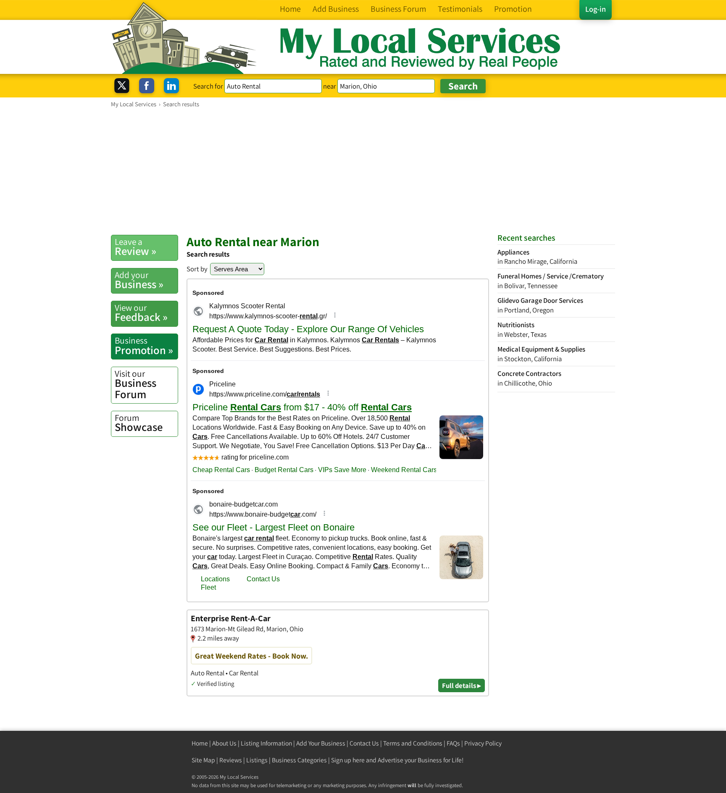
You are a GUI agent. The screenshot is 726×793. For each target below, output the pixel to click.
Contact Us (364, 743)
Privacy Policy (483, 743)
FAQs (453, 743)
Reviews (230, 760)
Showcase (139, 423)
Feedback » (141, 313)
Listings (257, 760)
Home (200, 743)
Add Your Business (320, 743)
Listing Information (266, 743)
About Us (224, 743)
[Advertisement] (363, 171)
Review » (135, 247)
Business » (139, 280)
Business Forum (135, 385)
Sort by (197, 268)
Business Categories (299, 760)
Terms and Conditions (412, 743)
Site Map (203, 760)
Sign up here (348, 760)
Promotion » (144, 345)
